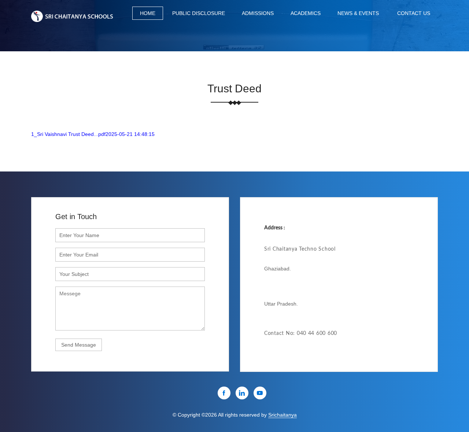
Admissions (258, 13)
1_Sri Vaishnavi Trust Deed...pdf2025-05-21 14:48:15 (93, 134)
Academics (306, 13)
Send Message (78, 345)
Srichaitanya (282, 415)
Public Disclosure (198, 13)
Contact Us (413, 13)
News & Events (358, 13)
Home (147, 13)
